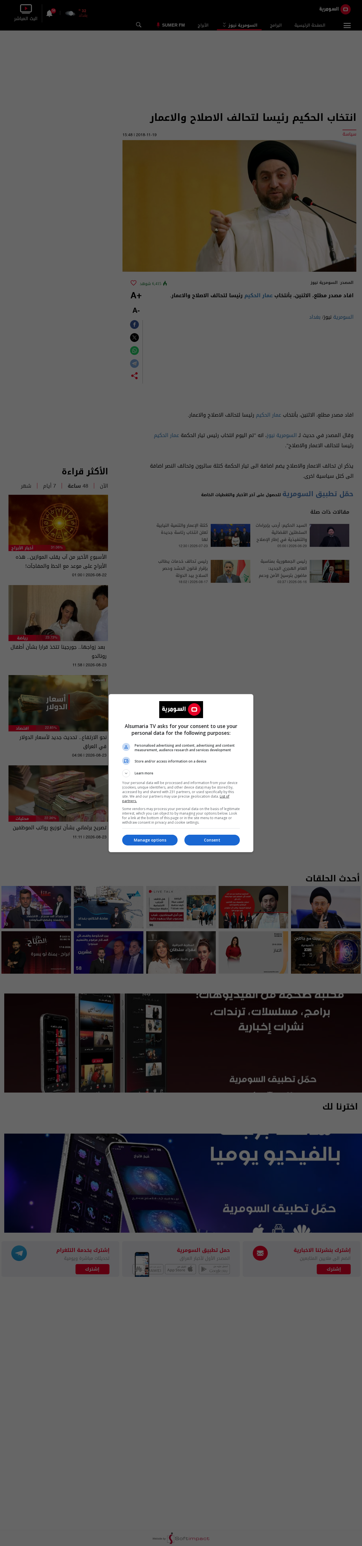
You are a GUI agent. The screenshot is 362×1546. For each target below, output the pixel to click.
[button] (181, 773)
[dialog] (181, 773)
